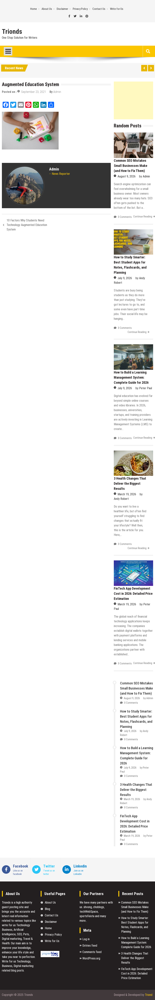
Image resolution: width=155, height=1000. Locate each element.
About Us (47, 9)
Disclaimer (62, 9)
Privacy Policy (80, 9)
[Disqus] (56, 284)
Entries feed (89, 945)
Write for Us (116, 9)
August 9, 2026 (127, 176)
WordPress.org (91, 958)
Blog (47, 909)
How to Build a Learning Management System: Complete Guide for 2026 (131, 377)
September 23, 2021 (33, 92)
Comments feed (92, 952)
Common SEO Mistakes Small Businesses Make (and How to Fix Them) (130, 166)
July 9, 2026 (125, 278)
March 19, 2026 (127, 494)
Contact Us (98, 9)
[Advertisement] (133, 100)
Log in (86, 939)
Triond (148, 995)
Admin (57, 92)
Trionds (12, 31)
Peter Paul (145, 388)
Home (33, 9)
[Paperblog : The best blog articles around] (50, 956)
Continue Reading (142, 216)
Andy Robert (121, 499)
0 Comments (125, 216)
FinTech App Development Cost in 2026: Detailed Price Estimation (133, 593)
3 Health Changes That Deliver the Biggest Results (130, 483)
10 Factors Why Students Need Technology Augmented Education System (27, 225)
